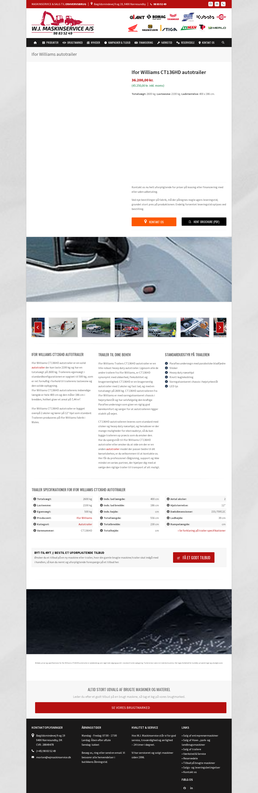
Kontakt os (190, 729)
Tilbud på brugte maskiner (199, 720)
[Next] (220, 284)
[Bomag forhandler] (157, 17)
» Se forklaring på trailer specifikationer (202, 488)
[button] (223, 42)
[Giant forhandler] (138, 17)
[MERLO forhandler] (216, 28)
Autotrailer (38, 325)
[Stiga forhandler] (169, 28)
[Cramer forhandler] (220, 17)
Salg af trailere (192, 706)
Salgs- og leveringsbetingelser (201, 725)
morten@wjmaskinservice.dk (53, 714)
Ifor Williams (84, 475)
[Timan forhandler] (189, 28)
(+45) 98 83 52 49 (46, 708)
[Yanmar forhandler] (174, 17)
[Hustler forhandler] (151, 28)
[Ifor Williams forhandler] (188, 17)
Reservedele (190, 715)
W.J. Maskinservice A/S (64, 758)
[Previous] (38, 284)
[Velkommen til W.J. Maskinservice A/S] (36, 42)
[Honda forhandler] (133, 28)
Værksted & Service (194, 711)
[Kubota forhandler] (205, 17)
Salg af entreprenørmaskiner (200, 693)
